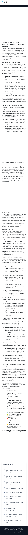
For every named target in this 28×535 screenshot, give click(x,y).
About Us (7, 528)
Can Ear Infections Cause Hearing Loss (13, 483)
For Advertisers (21, 529)
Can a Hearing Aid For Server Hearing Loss (14, 471)
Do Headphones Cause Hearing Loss (12, 509)
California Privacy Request (7, 531)
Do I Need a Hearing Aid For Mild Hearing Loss (14, 515)
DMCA (15, 529)
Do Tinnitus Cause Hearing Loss (13, 521)
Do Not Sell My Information (20, 531)
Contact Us (13, 528)
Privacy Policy (20, 528)
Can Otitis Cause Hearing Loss (14, 488)
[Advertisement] (14, 28)
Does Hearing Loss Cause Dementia (13, 497)
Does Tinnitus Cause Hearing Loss (14, 503)
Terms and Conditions (8, 529)
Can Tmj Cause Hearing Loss (14, 492)
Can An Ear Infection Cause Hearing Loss (14, 477)
